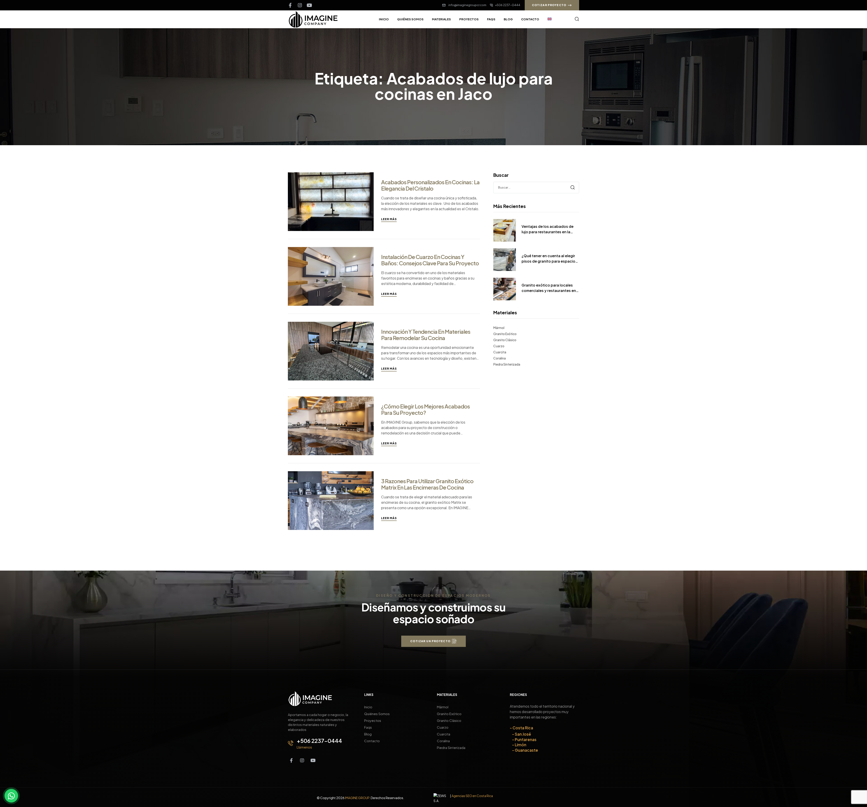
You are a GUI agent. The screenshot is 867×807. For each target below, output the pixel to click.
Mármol (498, 328)
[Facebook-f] (290, 5)
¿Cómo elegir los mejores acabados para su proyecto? (425, 409)
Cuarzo (498, 346)
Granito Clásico (504, 340)
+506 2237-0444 (319, 740)
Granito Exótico (505, 334)
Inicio (368, 707)
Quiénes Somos (377, 713)
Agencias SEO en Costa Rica (472, 796)
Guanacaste (526, 750)
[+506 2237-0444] (290, 743)
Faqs (368, 727)
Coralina (499, 358)
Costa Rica (523, 727)
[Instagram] (299, 5)
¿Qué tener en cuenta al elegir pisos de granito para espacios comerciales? (549, 258)
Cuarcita (499, 352)
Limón (520, 744)
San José (523, 734)
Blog (368, 734)
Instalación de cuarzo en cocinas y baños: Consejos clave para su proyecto (430, 259)
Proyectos (372, 720)
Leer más (389, 219)
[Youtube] (309, 5)
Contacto (372, 741)
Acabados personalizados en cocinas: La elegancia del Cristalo (430, 185)
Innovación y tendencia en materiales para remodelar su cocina (425, 334)
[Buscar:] (536, 187)
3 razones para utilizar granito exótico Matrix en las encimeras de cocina (427, 484)
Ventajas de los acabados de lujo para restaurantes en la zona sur (547, 229)
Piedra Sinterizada (506, 364)
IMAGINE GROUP (357, 798)
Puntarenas (525, 739)
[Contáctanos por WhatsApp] (11, 795)
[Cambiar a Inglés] (549, 19)
